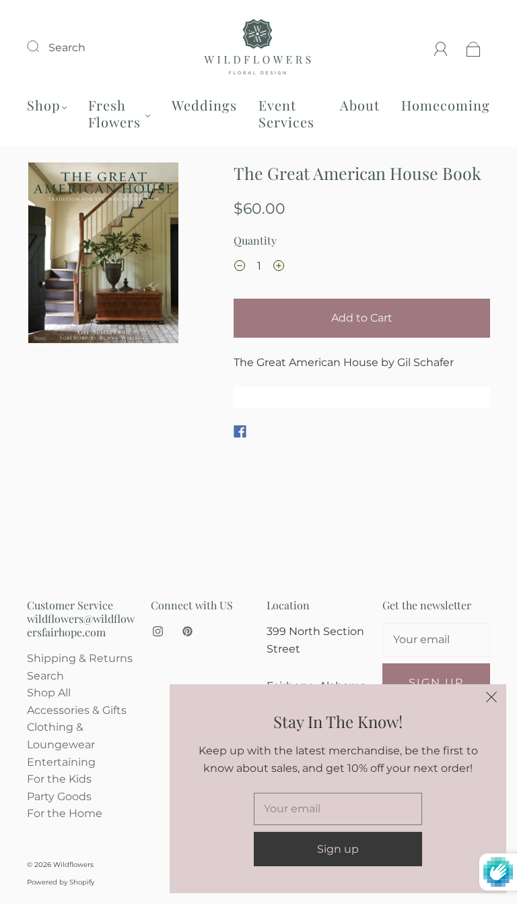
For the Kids (59, 779)
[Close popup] (491, 699)
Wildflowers (73, 864)
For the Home (64, 813)
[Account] (441, 47)
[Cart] (473, 47)
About (360, 104)
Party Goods (59, 796)
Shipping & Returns (80, 658)
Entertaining (61, 762)
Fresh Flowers (114, 113)
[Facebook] (240, 431)
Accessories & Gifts (77, 710)
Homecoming (445, 104)
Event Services (286, 113)
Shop (44, 104)
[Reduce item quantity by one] (239, 267)
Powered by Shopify (60, 882)
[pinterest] (187, 631)
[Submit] (42, 46)
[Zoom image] (104, 255)
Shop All (49, 692)
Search (66, 47)
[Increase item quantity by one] (279, 267)
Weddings (204, 104)
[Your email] (436, 640)
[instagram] (157, 631)
